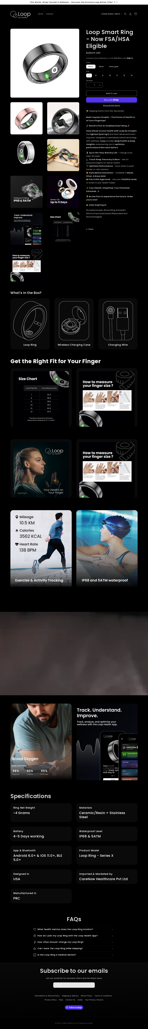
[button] (125, 13)
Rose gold (113, 66)
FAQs (61, 1000)
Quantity (89, 80)
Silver (101, 66)
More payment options (111, 105)
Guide (80, 1000)
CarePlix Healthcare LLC (70, 1022)
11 (117, 75)
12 (124, 75)
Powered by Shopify (86, 1022)
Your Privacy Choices (94, 1000)
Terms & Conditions (103, 996)
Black (90, 66)
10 (110, 75)
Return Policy (86, 996)
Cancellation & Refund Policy (47, 996)
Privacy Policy (51, 1000)
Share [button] (90, 229)
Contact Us (70, 1000)
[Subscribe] (92, 985)
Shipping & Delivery (70, 996)
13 (132, 75)
